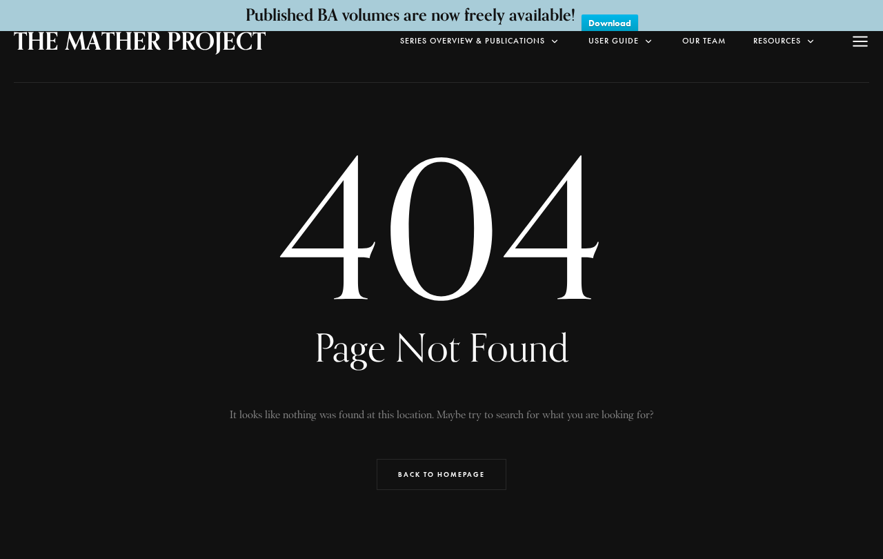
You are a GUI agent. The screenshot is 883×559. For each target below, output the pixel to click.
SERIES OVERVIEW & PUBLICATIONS (472, 41)
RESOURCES (777, 41)
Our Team (704, 41)
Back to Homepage (441, 474)
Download (609, 23)
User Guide (613, 41)
